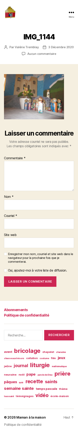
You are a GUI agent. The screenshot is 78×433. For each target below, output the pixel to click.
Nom (9, 197)
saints (51, 381)
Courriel (10, 216)
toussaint (9, 396)
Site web (10, 235)
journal (21, 365)
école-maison (59, 396)
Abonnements (16, 310)
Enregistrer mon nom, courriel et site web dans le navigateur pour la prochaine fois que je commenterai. (40, 257)
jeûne (8, 366)
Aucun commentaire (41, 54)
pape (31, 374)
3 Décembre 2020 (61, 47)
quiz (21, 382)
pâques (10, 382)
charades (61, 352)
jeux (61, 357)
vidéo (42, 395)
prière (62, 373)
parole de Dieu (45, 375)
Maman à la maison (31, 417)
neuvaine (10, 374)
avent (8, 352)
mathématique (59, 366)
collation (32, 358)
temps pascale (46, 389)
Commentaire (15, 158)
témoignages (24, 396)
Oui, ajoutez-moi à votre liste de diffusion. (37, 270)
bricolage (27, 350)
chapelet (48, 351)
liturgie (40, 365)
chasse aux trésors (14, 358)
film (53, 358)
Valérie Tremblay (27, 47)
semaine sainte (19, 388)
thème (63, 388)
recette (34, 381)
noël (22, 374)
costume (44, 358)
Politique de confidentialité (26, 315)
